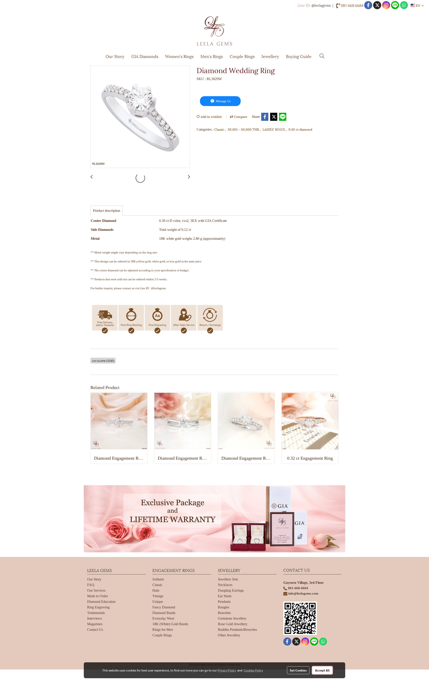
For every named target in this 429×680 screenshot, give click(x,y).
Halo (155, 590)
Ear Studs (224, 596)
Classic (219, 129)
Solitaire (158, 579)
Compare (240, 116)
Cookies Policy (253, 670)
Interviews (94, 618)
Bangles (223, 607)
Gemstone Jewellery (232, 618)
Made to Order (97, 596)
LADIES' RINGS (274, 129)
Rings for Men (162, 629)
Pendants (224, 602)
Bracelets (224, 613)
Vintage (157, 596)
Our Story (115, 56)
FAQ (90, 585)
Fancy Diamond (163, 607)
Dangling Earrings (231, 590)
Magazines (94, 624)
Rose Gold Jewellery (232, 624)
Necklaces (225, 585)
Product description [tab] (106, 210)
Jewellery (270, 56)
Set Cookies (298, 670)
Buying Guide (298, 56)
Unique (157, 602)
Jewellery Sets (228, 579)
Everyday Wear (163, 618)
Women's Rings (179, 56)
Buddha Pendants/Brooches (237, 629)
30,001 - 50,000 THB (244, 129)
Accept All (322, 670)
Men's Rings (211, 56)
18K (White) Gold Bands (170, 624)
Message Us (223, 101)
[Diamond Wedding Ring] (140, 117)
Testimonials (96, 613)
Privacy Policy (227, 670)
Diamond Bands (163, 613)
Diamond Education (101, 602)
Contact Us (95, 629)
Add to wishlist (211, 116)
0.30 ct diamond (300, 129)
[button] (322, 56)
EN (418, 5)
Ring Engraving (98, 607)
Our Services (96, 590)
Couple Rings (242, 56)
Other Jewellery (229, 635)
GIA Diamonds (144, 56)
